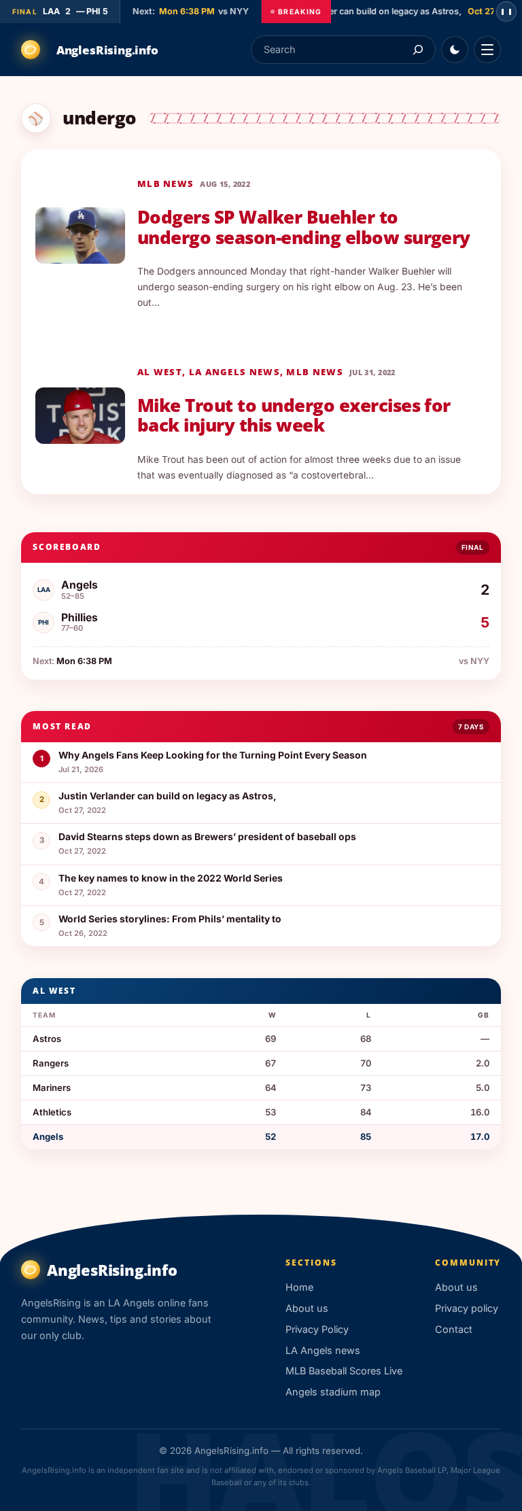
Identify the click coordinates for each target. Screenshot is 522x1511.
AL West (159, 372)
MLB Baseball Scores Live (343, 1370)
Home (299, 1287)
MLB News (165, 183)
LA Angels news (234, 372)
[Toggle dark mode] (454, 49)
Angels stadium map (333, 1391)
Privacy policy (466, 1308)
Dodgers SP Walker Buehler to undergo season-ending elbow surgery (303, 227)
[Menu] (487, 49)
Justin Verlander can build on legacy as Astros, (358, 11)
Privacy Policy (317, 1329)
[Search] (417, 49)
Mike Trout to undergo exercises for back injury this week (294, 415)
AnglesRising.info (107, 49)
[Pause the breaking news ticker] (506, 11)
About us (306, 1308)
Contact (453, 1329)
